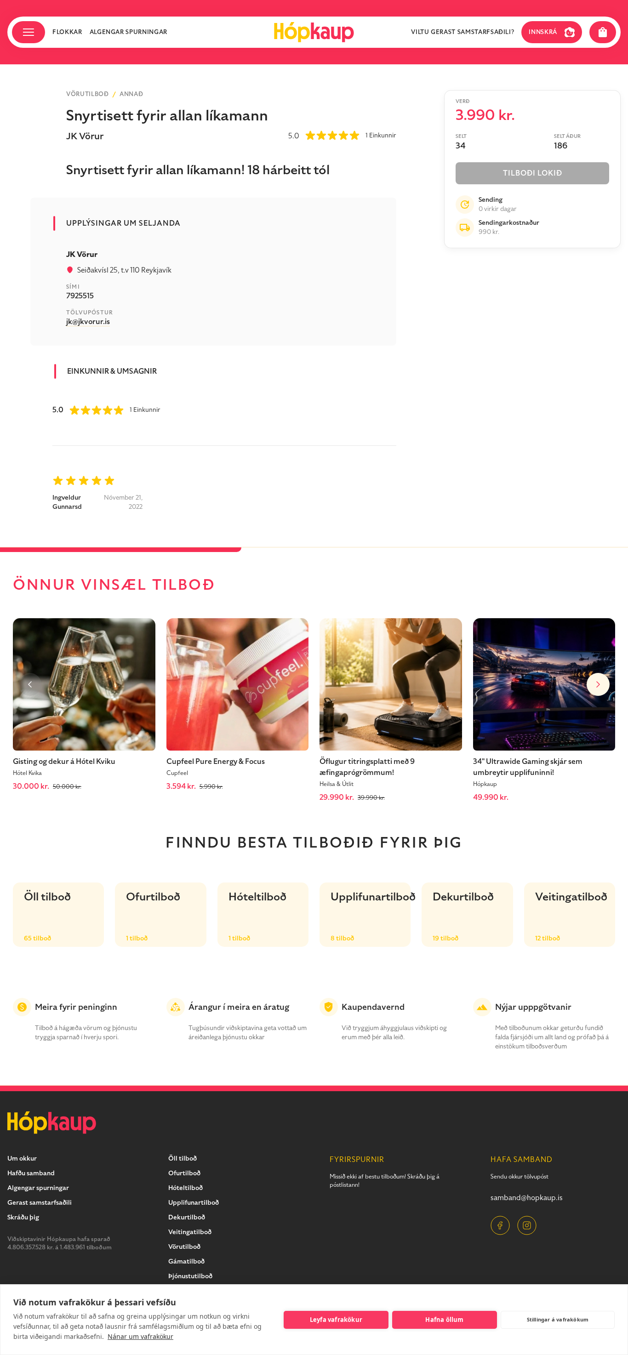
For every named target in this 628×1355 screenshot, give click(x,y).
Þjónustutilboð (190, 1276)
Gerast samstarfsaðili (39, 1202)
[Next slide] (598, 684)
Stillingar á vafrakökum (558, 1319)
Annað (131, 94)
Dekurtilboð (186, 1217)
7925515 (80, 296)
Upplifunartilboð (193, 1202)
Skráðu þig (23, 1217)
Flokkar (67, 32)
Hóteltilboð (185, 1188)
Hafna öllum (444, 1319)
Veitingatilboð (189, 1232)
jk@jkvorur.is (88, 322)
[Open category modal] (28, 32)
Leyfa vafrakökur (336, 1319)
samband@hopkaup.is (527, 1198)
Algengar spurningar (128, 32)
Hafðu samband (31, 1173)
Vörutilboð (87, 94)
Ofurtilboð (184, 1173)
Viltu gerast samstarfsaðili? (462, 32)
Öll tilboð (182, 1158)
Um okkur (22, 1158)
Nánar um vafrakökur (140, 1336)
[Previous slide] (29, 684)
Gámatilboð (186, 1261)
